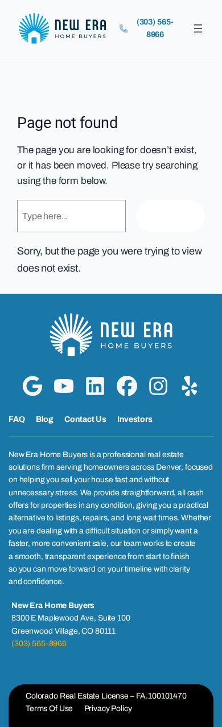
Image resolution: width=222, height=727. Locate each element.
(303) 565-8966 (39, 643)
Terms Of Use (49, 708)
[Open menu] (198, 28)
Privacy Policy (108, 708)
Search (170, 216)
